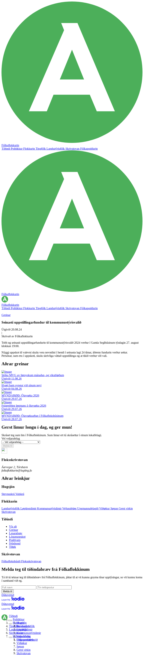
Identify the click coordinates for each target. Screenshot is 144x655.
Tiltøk (12, 546)
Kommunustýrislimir (49, 508)
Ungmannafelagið (88, 508)
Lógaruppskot (17, 536)
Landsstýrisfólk (55, 148)
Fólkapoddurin (89, 148)
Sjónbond (14, 543)
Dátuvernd (8, 595)
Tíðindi (6, 148)
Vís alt (13, 526)
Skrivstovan (72, 148)
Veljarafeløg (69, 508)
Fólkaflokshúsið (11, 561)
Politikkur (17, 148)
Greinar (6, 315)
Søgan (114, 508)
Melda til (7, 445)
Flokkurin (29, 148)
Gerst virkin (126, 508)
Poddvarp (14, 540)
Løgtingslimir (28, 508)
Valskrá (19, 494)
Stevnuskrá (8, 494)
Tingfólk (41, 148)
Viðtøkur (104, 508)
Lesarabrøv (15, 533)
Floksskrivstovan (31, 561)
